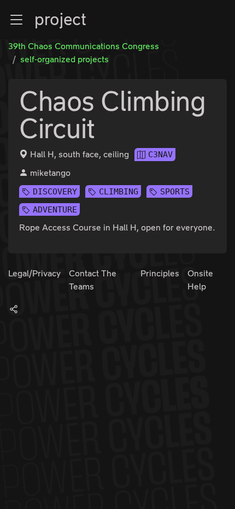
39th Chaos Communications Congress (83, 46)
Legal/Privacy (34, 273)
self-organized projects (64, 59)
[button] (16, 19)
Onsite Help (200, 280)
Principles (159, 273)
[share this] (13, 308)
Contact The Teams (92, 280)
